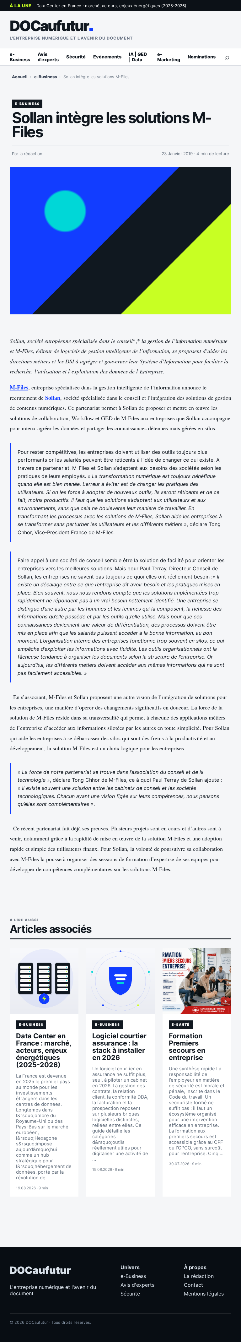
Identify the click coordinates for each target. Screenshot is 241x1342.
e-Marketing (168, 57)
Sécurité (76, 56)
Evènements (107, 56)
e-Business (20, 57)
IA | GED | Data (138, 57)
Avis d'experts (48, 57)
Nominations (202, 56)
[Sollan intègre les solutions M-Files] (121, 240)
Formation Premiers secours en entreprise (187, 1047)
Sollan (52, 398)
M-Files (19, 387)
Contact (193, 1285)
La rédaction (199, 1276)
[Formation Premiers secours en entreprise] (197, 981)
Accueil (20, 76)
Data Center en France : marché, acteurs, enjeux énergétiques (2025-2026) (111, 5)
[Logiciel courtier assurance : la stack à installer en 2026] (120, 981)
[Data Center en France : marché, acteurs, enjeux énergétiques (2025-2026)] (44, 981)
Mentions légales (204, 1293)
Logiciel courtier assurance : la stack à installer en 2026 (119, 1047)
